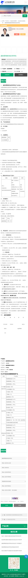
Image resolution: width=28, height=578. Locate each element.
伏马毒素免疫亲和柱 (10, 519)
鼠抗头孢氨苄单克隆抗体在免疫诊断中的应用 (12, 550)
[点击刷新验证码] (14, 498)
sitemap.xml (21, 576)
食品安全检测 (13, 21)
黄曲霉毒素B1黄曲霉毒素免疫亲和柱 (14, 514)
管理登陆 (17, 576)
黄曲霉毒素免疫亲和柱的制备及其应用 (10, 547)
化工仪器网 (11, 576)
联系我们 (21, 74)
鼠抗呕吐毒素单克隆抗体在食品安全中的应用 (12, 539)
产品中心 (7, 21)
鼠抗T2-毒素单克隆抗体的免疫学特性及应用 (11, 536)
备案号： (24, 574)
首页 (3, 21)
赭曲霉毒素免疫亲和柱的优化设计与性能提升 (12, 543)
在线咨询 (7, 74)
